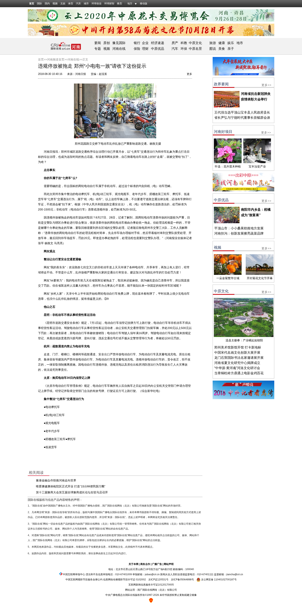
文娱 (62, 3)
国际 (39, 3)
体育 (70, 3)
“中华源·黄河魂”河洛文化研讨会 (237, 368)
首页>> (42, 59)
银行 (137, 43)
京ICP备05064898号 (182, 579)
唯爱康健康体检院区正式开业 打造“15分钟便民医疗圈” (70, 486)
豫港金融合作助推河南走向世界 (56, 480)
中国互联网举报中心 (74, 574)
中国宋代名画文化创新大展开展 (237, 352)
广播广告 (157, 564)
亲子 (230, 48)
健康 (221, 43)
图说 (212, 48)
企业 (145, 43)
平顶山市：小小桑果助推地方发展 (239, 228)
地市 (239, 43)
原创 (106, 43)
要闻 (97, 43)
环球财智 (109, 3)
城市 (86, 3)
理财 (145, 48)
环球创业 (96, 3)
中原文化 (195, 43)
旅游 (212, 43)
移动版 (143, 3)
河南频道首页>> (57, 59)
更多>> (266, 85)
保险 (137, 48)
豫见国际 (119, 43)
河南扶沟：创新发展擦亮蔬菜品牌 (239, 233)
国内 (47, 3)
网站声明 (169, 564)
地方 (129, 3)
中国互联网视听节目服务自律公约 (84, 579)
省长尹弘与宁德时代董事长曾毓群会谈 (242, 117)
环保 (184, 48)
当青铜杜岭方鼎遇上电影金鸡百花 (239, 373)
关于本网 (133, 564)
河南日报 (80, 74)
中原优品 (157, 48)
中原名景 (195, 48)
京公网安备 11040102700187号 (219, 579)
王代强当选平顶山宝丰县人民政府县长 (242, 112)
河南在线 (119, 48)
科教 (184, 43)
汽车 (78, 3)
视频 (55, 3)
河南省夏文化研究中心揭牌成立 (237, 363)
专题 (97, 48)
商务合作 (145, 564)
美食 (221, 48)
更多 (189, 74)
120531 (161, 579)
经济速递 (157, 43)
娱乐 (230, 43)
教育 (119, 3)
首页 (31, 3)
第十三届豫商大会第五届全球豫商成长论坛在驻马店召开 (72, 492)
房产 (175, 43)
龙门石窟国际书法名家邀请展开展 (239, 357)
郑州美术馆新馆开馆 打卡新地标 (237, 347)
